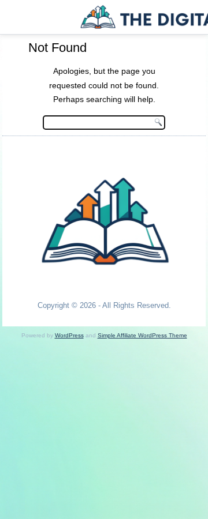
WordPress (69, 335)
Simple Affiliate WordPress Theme (142, 335)
